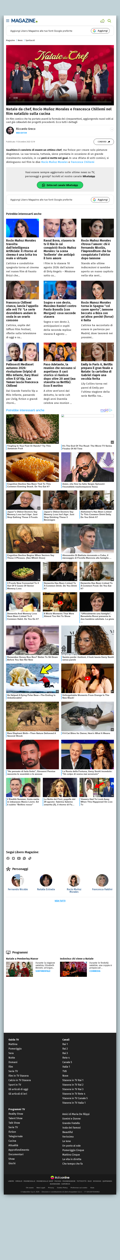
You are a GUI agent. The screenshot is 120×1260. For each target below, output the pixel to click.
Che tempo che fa (72, 1163)
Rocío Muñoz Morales (54, 162)
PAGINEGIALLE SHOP (45, 1181)
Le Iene (66, 1141)
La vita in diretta (71, 1159)
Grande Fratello (71, 1123)
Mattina (12, 1044)
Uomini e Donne (71, 1118)
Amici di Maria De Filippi (76, 1114)
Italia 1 (66, 1066)
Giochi (11, 1163)
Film (10, 1066)
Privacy (51, 1187)
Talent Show (15, 1118)
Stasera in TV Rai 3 (72, 1089)
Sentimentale (42, 971)
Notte (11, 1057)
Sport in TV (14, 1084)
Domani (12, 1062)
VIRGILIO (18, 1181)
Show (11, 1158)
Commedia (94, 971)
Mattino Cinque (71, 1154)
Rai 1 (65, 1044)
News (20, 40)
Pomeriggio (15, 1048)
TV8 (64, 1071)
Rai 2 (65, 1048)
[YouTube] (19, 858)
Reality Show (15, 1113)
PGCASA (58, 1181)
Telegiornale (15, 1136)
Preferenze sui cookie (79, 1187)
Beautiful (67, 1132)
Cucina (12, 1140)
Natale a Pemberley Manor (22, 958)
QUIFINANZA (107, 1181)
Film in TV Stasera (18, 1075)
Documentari (15, 1154)
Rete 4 (66, 1057)
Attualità (13, 1145)
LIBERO (11, 1181)
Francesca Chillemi (82, 162)
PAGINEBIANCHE (68, 1181)
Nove (65, 1075)
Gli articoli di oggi (18, 1089)
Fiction (12, 1131)
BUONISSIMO (55, 1184)
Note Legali (41, 1187)
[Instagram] (13, 858)
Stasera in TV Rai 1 (72, 1080)
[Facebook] (8, 858)
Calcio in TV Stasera (19, 1080)
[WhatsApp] (24, 858)
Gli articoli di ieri (17, 1093)
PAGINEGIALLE (29, 1181)
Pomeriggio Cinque (73, 1150)
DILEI (90, 1181)
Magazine (10, 40)
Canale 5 (67, 1062)
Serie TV (13, 1071)
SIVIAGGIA (97, 1181)
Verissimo (68, 1136)
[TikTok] (30, 858)
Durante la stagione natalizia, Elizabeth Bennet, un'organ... (45, 965)
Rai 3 (65, 1053)
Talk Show (14, 1122)
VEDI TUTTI (60, 901)
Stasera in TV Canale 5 (75, 1098)
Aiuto (92, 1187)
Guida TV (13, 1039)
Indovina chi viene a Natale (76, 958)
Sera (11, 1053)
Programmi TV (16, 1109)
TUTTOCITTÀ (81, 1181)
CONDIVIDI (102, 142)
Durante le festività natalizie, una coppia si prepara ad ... (100, 965)
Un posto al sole (71, 1145)
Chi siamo (30, 1187)
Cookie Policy (62, 1187)
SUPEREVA (65, 1184)
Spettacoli (30, 40)
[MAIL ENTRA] (103, 20)
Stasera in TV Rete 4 (73, 1093)
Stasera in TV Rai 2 (72, 1084)
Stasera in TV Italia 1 (73, 1102)
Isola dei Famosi (71, 1127)
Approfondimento (18, 1149)
